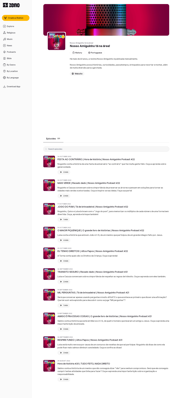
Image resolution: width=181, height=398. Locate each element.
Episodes (53, 138)
